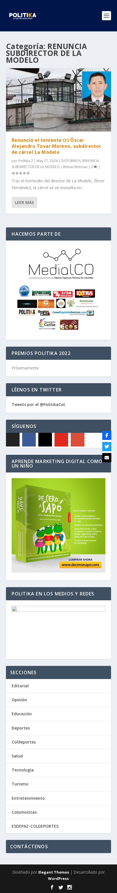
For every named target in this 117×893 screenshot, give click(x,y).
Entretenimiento (28, 798)
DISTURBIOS (71, 160)
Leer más (24, 202)
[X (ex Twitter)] (13, 439)
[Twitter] (106, 446)
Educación (22, 713)
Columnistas (24, 812)
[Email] (106, 457)
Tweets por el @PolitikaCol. (39, 404)
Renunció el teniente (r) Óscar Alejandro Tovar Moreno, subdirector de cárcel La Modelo (56, 146)
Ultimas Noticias (74, 166)
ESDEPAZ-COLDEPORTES (35, 826)
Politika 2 (25, 160)
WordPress (58, 878)
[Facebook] (29, 439)
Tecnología (23, 770)
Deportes (21, 728)
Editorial (20, 685)
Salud (17, 756)
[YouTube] (61, 439)
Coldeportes (24, 742)
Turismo (20, 784)
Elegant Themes (53, 872)
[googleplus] (77, 439)
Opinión (19, 699)
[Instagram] (45, 439)
